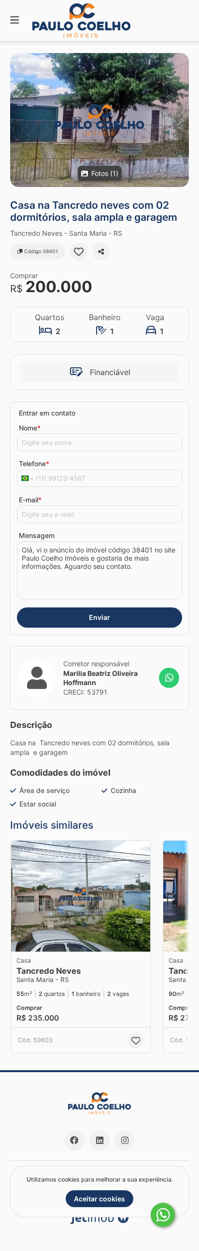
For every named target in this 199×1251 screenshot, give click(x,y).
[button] (99, 120)
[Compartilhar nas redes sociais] (101, 251)
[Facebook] (74, 1140)
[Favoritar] (78, 251)
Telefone (34, 463)
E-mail (30, 500)
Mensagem (37, 535)
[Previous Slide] (173, 896)
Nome (30, 428)
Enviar (99, 617)
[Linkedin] (99, 1140)
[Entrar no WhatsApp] (169, 678)
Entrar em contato (47, 413)
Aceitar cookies (99, 1199)
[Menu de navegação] (14, 20)
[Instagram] (124, 1140)
